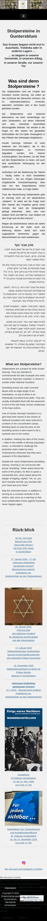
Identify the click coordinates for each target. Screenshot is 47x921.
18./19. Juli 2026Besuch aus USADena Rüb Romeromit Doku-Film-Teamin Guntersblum (23, 545)
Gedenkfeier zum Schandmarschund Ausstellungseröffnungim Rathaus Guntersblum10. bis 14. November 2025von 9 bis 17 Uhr (23, 836)
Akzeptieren (8, 917)
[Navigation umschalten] (23, 16)
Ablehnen (22, 917)
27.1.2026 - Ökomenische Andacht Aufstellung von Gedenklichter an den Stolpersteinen (23, 690)
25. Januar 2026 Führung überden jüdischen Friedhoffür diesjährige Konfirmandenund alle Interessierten (23, 634)
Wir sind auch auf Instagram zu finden (23, 869)
